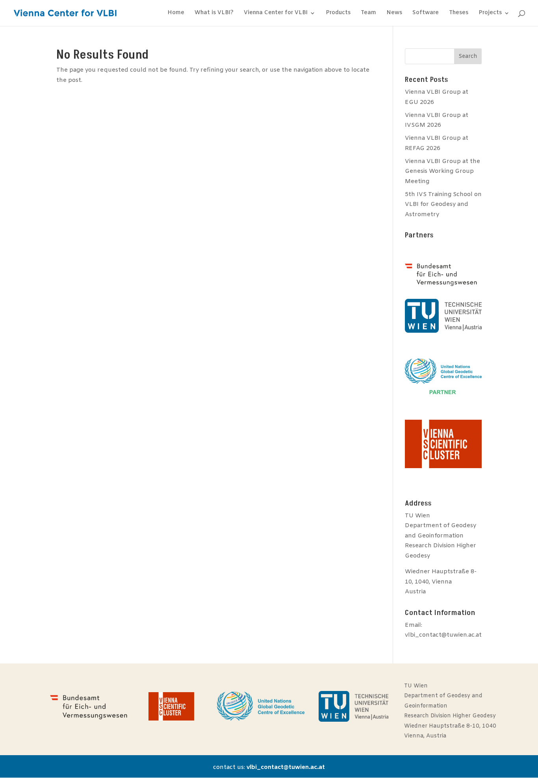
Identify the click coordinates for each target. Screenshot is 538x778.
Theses (458, 13)
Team (368, 13)
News (394, 13)
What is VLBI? (214, 13)
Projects (490, 13)
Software (425, 13)
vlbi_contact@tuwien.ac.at (443, 635)
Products (338, 13)
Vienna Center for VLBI (276, 13)
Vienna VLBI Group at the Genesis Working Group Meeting (442, 171)
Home (175, 13)
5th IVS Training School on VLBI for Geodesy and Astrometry (443, 205)
